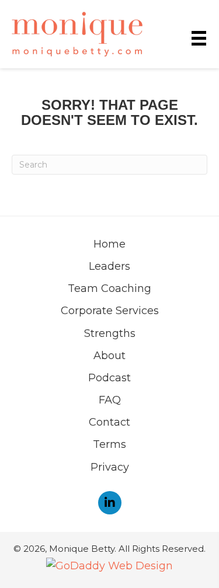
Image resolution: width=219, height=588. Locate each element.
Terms (109, 444)
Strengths (109, 333)
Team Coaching (109, 288)
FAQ (110, 400)
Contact (109, 422)
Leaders (109, 266)
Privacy (110, 467)
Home (109, 244)
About (109, 355)
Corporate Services (110, 310)
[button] (109, 502)
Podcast (109, 377)
